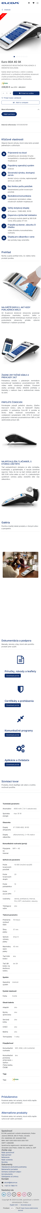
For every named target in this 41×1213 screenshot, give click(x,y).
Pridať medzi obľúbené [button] (12, 98)
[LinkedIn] (4, 1194)
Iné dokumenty (7, 1174)
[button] (2, 33)
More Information (8, 109)
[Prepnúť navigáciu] (38, 3)
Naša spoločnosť (7, 1152)
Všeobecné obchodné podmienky (14, 1167)
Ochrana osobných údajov (11, 1172)
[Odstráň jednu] (3, 93)
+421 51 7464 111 (10, 1186)
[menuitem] (14, 1204)
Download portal (12, 676)
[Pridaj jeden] (10, 93)
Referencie (5, 1157)
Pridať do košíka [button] (27, 93)
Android (7, 10)
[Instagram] (24, 1194)
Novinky (4, 1162)
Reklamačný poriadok (9, 1169)
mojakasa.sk (28, 202)
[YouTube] (19, 1194)
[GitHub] (29, 1194)
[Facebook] (9, 1194)
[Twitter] (14, 1194)
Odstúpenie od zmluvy (9, 1176)
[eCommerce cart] (29, 3)
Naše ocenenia (7, 1160)
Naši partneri (6, 1155)
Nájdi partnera (9, 114)
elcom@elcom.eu (10, 1182)
